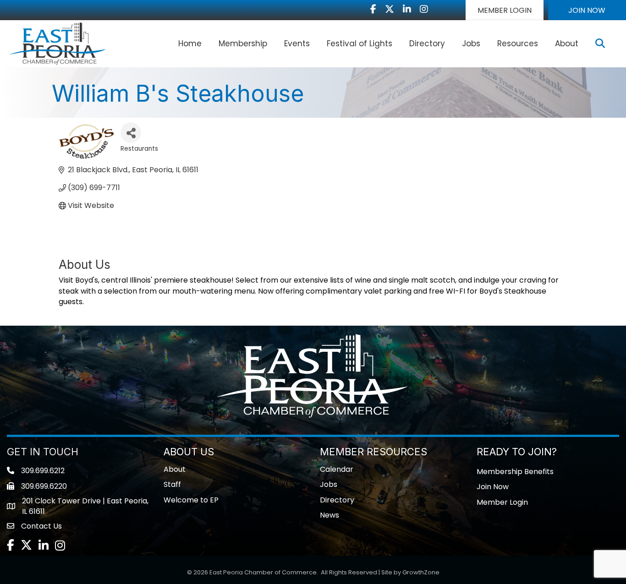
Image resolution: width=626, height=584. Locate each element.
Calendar (336, 469)
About (566, 43)
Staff (172, 484)
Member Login (502, 502)
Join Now (493, 486)
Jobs (471, 43)
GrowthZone (420, 572)
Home (190, 43)
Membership (243, 43)
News (329, 515)
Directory (427, 43)
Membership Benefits (515, 471)
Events (297, 43)
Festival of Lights (359, 43)
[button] (505, 10)
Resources (517, 43)
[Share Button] (131, 132)
